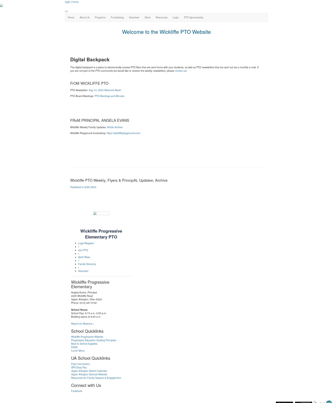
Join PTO (83, 250)
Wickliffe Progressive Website (87, 336)
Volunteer (134, 17)
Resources (162, 17)
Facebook (76, 391)
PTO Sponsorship (193, 17)
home (75, 1)
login (67, 1)
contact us (180, 70)
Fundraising (117, 17)
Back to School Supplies (84, 343)
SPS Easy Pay (79, 367)
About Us (85, 17)
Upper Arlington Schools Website (89, 374)
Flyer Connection (80, 364)
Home (71, 17)
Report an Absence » (82, 323)
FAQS (74, 347)
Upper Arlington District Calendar (89, 371)
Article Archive (115, 127)
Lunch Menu (78, 350)
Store (148, 17)
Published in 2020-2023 (83, 187)
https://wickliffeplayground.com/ (123, 133)
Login (176, 17)
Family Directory (87, 264)
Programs (100, 17)
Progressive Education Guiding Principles (93, 340)
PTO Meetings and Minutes (109, 96)
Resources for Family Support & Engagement (96, 377)
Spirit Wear (84, 257)
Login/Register (86, 243)
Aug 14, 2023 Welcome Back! (105, 90)
